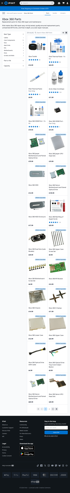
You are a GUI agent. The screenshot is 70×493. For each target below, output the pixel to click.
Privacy (4, 450)
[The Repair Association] (67, 465)
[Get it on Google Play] (27, 454)
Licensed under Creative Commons (39, 488)
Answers (63, 13)
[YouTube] (52, 465)
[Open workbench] (59, 3)
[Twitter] (45, 465)
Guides (55, 13)
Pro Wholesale (24, 428)
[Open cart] (63, 3)
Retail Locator (24, 430)
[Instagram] (49, 465)
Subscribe (56, 432)
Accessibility (6, 447)
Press (21, 436)
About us (5, 425)
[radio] (63, 32)
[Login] (67, 3)
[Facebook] (41, 465)
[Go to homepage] (10, 3)
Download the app (26, 444)
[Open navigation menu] (2, 3)
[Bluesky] (60, 466)
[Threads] (63, 465)
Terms (4, 453)
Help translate (6, 465)
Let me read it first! (52, 436)
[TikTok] (38, 465)
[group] (65, 32)
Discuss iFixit (6, 430)
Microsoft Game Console (14, 13)
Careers (4, 433)
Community (23, 425)
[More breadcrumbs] (3, 13)
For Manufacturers (25, 433)
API (3, 436)
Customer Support (7, 428)
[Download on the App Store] (27, 448)
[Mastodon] (56, 465)
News (21, 439)
